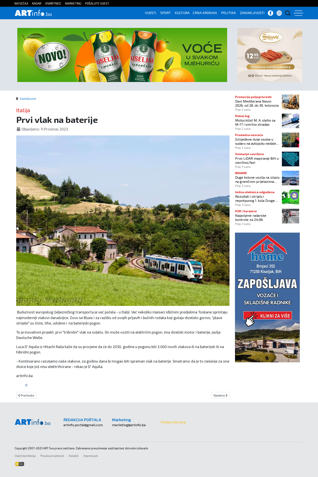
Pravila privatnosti (52, 456)
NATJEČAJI (21, 3)
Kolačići (74, 456)
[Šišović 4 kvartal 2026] (270, 54)
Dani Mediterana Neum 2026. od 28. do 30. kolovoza (257, 103)
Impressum (91, 456)
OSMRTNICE (53, 3)
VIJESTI (150, 13)
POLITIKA (228, 13)
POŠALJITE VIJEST (97, 3)
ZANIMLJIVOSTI (252, 13)
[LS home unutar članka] (267, 297)
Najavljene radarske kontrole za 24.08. (250, 217)
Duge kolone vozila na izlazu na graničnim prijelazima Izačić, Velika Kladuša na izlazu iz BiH (257, 179)
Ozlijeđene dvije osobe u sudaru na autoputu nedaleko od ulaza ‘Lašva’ (257, 141)
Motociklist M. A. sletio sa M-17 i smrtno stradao (255, 122)
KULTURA (182, 13)
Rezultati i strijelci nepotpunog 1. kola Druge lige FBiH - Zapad (255, 198)
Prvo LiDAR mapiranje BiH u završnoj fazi (257, 160)
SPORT (165, 13)
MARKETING (73, 3)
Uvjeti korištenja (25, 456)
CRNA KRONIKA (205, 13)
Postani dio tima (173, 422)
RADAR (36, 3)
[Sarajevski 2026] (122, 54)
